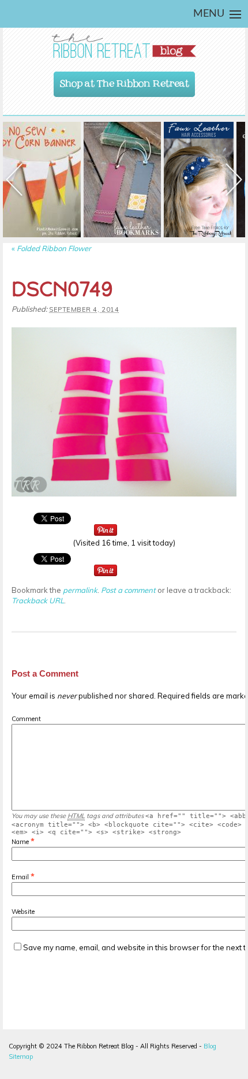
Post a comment (128, 590)
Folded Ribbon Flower (51, 248)
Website (23, 912)
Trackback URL (38, 600)
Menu (208, 14)
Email (20, 877)
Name (20, 842)
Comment (26, 719)
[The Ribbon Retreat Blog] (124, 45)
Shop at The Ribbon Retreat (124, 81)
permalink (80, 590)
